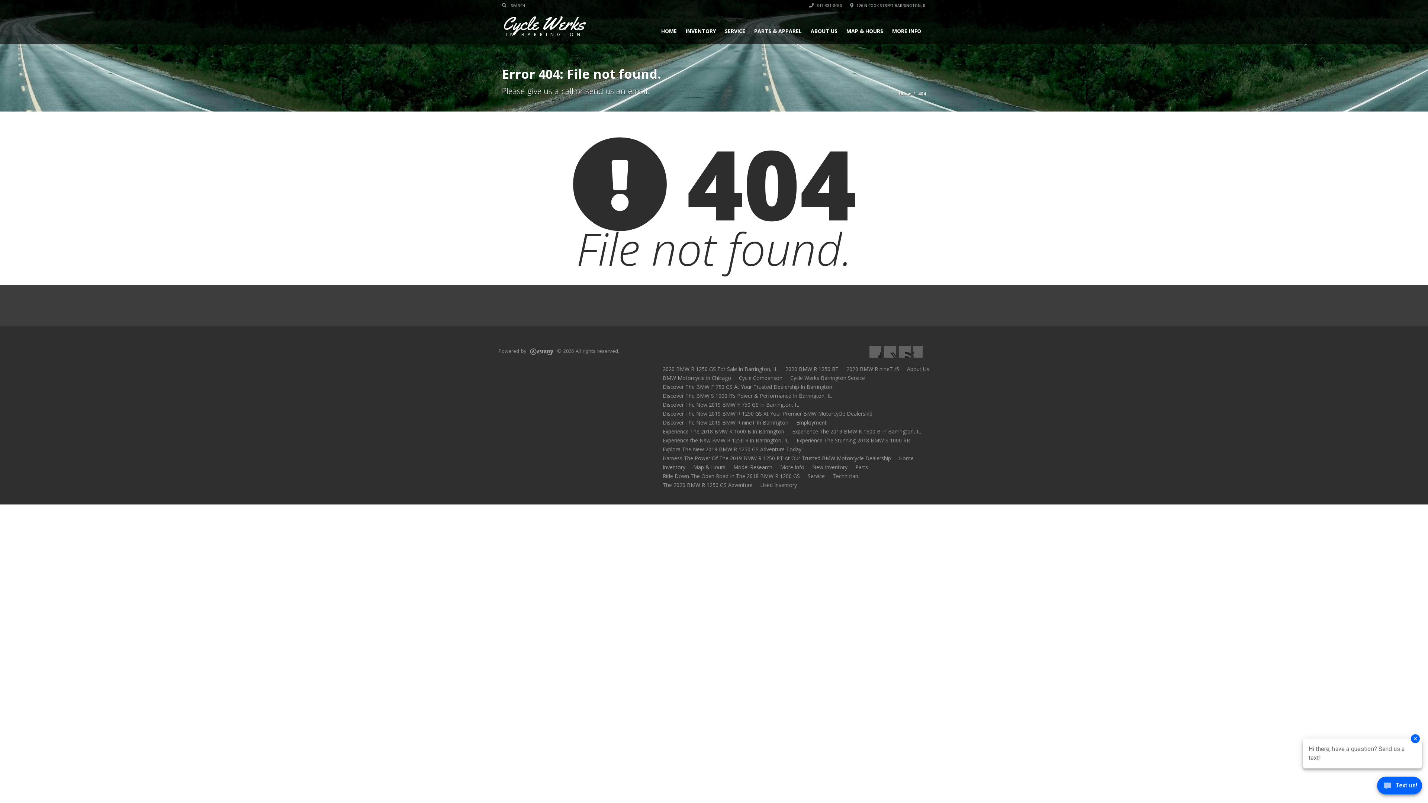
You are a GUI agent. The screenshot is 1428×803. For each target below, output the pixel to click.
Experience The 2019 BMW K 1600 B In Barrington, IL (856, 431)
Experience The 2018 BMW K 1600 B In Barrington (723, 431)
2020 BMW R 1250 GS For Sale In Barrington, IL (720, 369)
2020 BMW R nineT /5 (872, 369)
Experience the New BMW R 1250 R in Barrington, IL (726, 440)
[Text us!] (1399, 787)
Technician (845, 476)
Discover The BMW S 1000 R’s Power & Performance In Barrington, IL (747, 395)
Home (669, 31)
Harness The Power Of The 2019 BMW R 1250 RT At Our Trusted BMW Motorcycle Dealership (777, 458)
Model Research (752, 467)
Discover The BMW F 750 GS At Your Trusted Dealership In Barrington (747, 386)
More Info (906, 31)
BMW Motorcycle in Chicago (697, 377)
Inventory (701, 31)
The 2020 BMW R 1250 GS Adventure (708, 484)
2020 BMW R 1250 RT (812, 369)
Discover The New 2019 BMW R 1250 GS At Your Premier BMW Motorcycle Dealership (767, 413)
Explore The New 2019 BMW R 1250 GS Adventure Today (732, 449)
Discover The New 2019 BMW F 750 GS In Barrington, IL (731, 404)
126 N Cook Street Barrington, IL (890, 5)
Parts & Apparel (778, 31)
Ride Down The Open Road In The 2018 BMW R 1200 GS (731, 476)
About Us (824, 31)
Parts (861, 467)
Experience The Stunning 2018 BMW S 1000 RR (853, 440)
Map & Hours (864, 31)
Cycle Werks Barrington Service (827, 377)
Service (735, 31)
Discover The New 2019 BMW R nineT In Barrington (725, 422)
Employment (811, 422)
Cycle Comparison (760, 377)
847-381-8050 (829, 5)
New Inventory (830, 467)
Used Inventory (778, 484)
